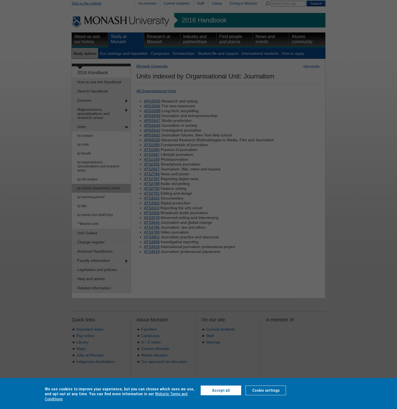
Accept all (221, 390)
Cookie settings (266, 390)
